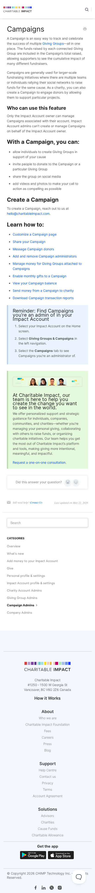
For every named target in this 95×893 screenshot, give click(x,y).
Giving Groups (53, 43)
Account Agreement (47, 796)
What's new (15, 553)
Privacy (47, 783)
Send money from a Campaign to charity (43, 290)
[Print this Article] (85, 29)
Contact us (47, 776)
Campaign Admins (21, 605)
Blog (47, 750)
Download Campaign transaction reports (43, 298)
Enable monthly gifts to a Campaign (39, 276)
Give (10, 568)
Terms (47, 789)
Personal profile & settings (26, 576)
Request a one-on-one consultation (39, 462)
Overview (14, 546)
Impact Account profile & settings (31, 583)
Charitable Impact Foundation (47, 724)
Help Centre (47, 770)
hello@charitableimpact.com (28, 213)
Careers (47, 737)
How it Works (47, 698)
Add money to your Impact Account (32, 561)
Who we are (47, 718)
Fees (47, 731)
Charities (47, 822)
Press (47, 744)
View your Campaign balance (35, 283)
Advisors (47, 816)
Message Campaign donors (33, 249)
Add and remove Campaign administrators (45, 256)
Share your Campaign (29, 242)
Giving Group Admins (22, 598)
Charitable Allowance (47, 835)
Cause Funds (47, 829)
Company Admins (19, 612)
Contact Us (36, 502)
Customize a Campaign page (34, 234)
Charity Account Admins (24, 590)
